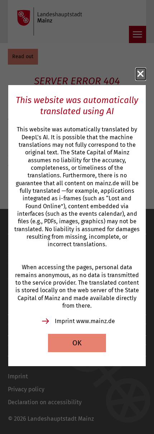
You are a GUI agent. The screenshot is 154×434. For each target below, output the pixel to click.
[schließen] (140, 74)
